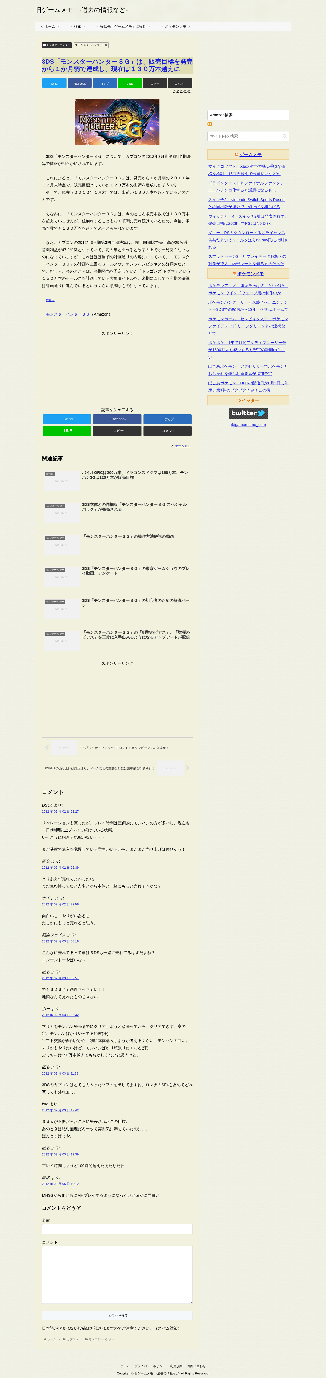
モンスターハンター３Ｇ (92, 45)
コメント (50, 1242)
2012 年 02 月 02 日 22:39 (60, 867)
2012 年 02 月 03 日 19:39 (60, 1154)
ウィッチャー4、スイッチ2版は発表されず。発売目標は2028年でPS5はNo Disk (248, 220)
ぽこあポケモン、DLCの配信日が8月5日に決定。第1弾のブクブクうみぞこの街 (248, 386)
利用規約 (176, 1366)
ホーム (125, 1366)
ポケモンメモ (250, 273)
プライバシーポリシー (149, 1366)
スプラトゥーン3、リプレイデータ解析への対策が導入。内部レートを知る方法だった (247, 260)
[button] (285, 136)
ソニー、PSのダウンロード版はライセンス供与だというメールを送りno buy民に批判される (248, 240)
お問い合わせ (196, 1366)
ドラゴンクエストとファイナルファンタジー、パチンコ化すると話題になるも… (246, 186)
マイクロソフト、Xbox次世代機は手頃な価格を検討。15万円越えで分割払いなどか (246, 170)
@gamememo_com (248, 424)
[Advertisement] (117, 368)
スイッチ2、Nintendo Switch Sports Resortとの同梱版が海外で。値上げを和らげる (246, 203)
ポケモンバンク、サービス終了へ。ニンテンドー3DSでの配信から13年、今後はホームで (248, 306)
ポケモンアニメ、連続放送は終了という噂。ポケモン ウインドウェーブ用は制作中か (248, 289)
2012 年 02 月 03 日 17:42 (60, 1110)
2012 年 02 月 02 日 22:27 (60, 811)
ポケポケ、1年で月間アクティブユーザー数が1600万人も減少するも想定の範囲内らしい (247, 349)
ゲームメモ (251, 154)
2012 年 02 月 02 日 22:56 (60, 904)
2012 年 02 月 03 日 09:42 (60, 1015)
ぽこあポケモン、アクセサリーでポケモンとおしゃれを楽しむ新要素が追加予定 (248, 370)
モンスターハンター (58, 45)
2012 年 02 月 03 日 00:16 (60, 941)
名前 (46, 1220)
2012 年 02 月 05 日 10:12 (60, 1184)
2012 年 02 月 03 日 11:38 (60, 1073)
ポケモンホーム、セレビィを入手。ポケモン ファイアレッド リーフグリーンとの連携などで (248, 326)
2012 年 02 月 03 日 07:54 (60, 978)
